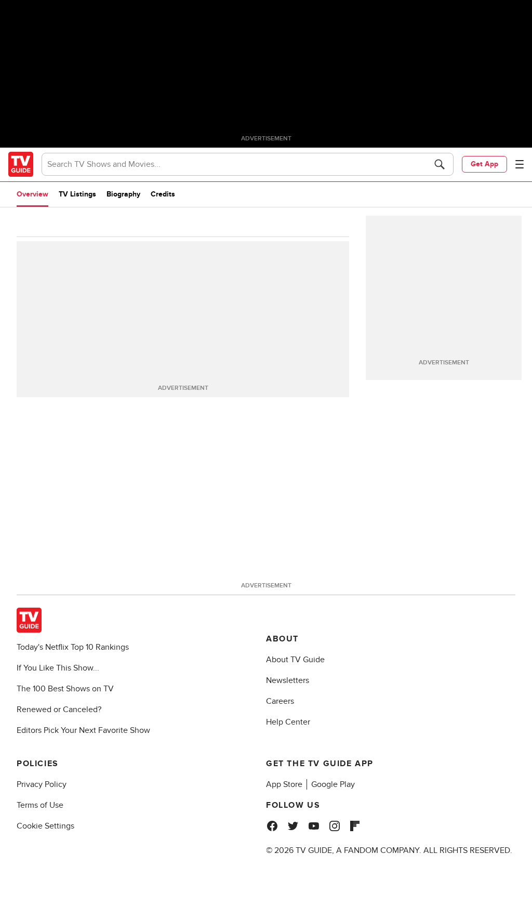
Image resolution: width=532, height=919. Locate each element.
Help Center (288, 722)
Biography (123, 194)
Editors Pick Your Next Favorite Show (83, 730)
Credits (163, 194)
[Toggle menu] (519, 164)
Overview (32, 194)
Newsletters (287, 680)
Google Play (333, 784)
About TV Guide (295, 659)
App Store (284, 784)
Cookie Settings (45, 826)
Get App (484, 164)
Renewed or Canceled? (59, 709)
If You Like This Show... (58, 668)
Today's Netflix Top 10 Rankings (73, 647)
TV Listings (77, 194)
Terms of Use (40, 805)
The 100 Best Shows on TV (65, 689)
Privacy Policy (41, 784)
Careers (280, 701)
